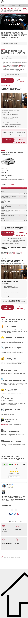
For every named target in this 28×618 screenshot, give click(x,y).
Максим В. (9, 484)
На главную (3, 5)
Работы (4, 184)
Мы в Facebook (10, 514)
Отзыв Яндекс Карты (6, 505)
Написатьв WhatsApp (20, 80)
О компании (12, 5)
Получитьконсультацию (7, 307)
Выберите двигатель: (5, 167)
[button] (12, 509)
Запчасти (11, 184)
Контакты (21, 5)
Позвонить (7, 79)
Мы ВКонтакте (15, 514)
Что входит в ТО (6, 85)
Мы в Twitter (12, 514)
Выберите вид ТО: (5, 170)
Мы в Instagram (18, 514)
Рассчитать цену (7, 232)
